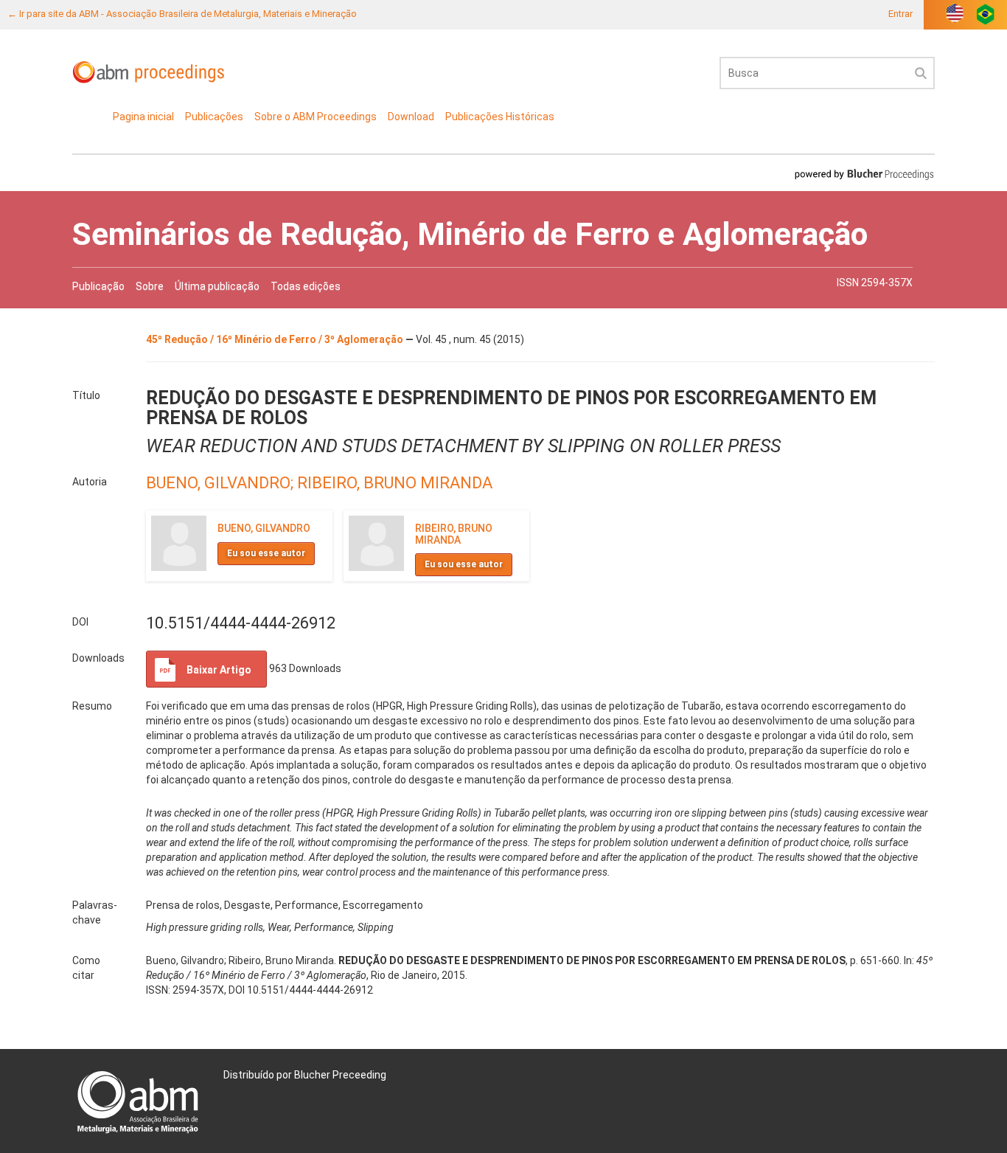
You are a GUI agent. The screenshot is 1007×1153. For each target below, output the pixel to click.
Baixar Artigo (219, 670)
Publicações (214, 116)
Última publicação (217, 286)
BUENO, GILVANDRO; (221, 483)
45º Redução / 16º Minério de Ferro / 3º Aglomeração (275, 339)
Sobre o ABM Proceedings (315, 116)
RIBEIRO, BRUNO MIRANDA (394, 483)
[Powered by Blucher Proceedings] (864, 173)
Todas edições (306, 286)
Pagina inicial (143, 116)
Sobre (150, 286)
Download (411, 116)
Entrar (900, 13)
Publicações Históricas (499, 116)
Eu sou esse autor (266, 553)
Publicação (98, 286)
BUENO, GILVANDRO (263, 528)
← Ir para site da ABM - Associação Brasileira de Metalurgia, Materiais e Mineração (182, 13)
